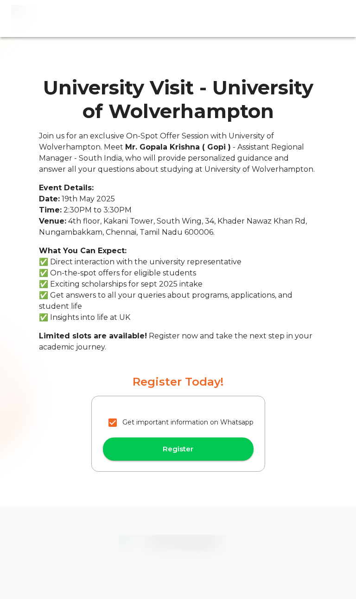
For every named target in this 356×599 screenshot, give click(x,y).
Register (178, 448)
